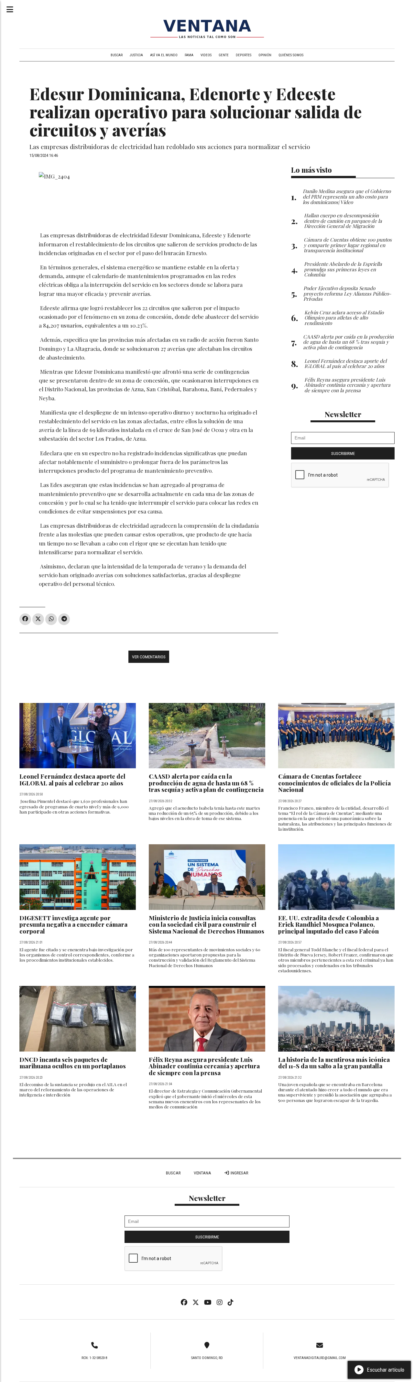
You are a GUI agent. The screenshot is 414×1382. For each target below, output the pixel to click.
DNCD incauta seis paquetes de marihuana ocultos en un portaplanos (72, 1062)
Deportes (243, 55)
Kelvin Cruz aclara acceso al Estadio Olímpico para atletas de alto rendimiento (344, 318)
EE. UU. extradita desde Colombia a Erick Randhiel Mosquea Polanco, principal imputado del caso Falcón (328, 924)
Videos (206, 55)
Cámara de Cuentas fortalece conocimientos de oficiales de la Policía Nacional (334, 783)
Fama (189, 55)
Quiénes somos (290, 55)
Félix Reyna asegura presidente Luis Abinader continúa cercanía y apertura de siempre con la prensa (204, 1066)
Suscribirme (343, 453)
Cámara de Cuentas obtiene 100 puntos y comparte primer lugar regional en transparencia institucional (348, 245)
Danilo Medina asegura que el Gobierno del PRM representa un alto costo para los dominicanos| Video (347, 196)
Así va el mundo (164, 55)
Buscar (117, 55)
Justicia (136, 55)
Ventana (202, 1172)
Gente (224, 55)
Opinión (264, 55)
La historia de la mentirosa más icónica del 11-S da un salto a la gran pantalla (334, 1062)
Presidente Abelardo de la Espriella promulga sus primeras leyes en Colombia (343, 269)
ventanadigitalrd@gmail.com (320, 1358)
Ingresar (239, 1172)
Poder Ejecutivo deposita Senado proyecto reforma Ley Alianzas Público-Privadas (347, 293)
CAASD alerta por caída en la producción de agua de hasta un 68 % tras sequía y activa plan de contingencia (206, 783)
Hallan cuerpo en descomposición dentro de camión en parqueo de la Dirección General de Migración (343, 221)
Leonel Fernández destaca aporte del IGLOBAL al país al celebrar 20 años (72, 779)
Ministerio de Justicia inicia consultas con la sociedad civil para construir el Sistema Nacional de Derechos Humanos (206, 924)
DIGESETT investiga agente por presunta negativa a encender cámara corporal (73, 924)
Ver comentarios (149, 656)
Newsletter (343, 414)
